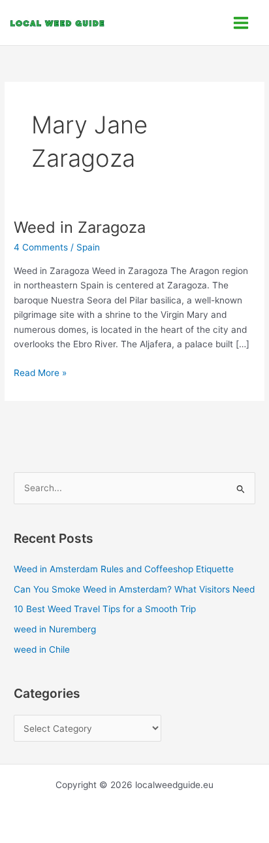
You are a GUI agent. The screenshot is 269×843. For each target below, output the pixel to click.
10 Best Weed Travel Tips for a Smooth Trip (105, 609)
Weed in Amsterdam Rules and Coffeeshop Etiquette (124, 569)
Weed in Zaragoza (80, 227)
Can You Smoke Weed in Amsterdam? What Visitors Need (134, 589)
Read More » (40, 372)
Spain (88, 247)
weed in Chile (42, 649)
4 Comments (41, 247)
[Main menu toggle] (241, 22)
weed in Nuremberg (55, 629)
